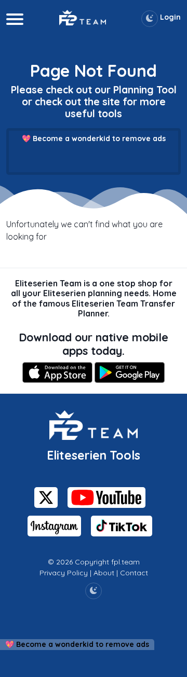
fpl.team (125, 562)
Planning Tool (145, 90)
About (104, 572)
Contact (134, 572)
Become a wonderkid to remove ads (99, 138)
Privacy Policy (63, 572)
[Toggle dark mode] (149, 18)
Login (170, 17)
